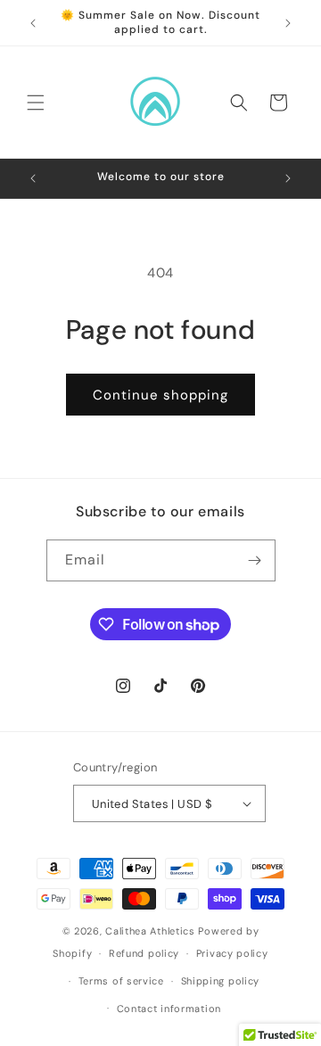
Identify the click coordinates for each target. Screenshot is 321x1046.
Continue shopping (160, 395)
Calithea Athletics (150, 931)
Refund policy (144, 953)
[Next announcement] (288, 23)
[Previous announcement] (33, 23)
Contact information (169, 1008)
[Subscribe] (255, 560)
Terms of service (121, 981)
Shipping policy (220, 981)
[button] (35, 102)
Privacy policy (232, 953)
